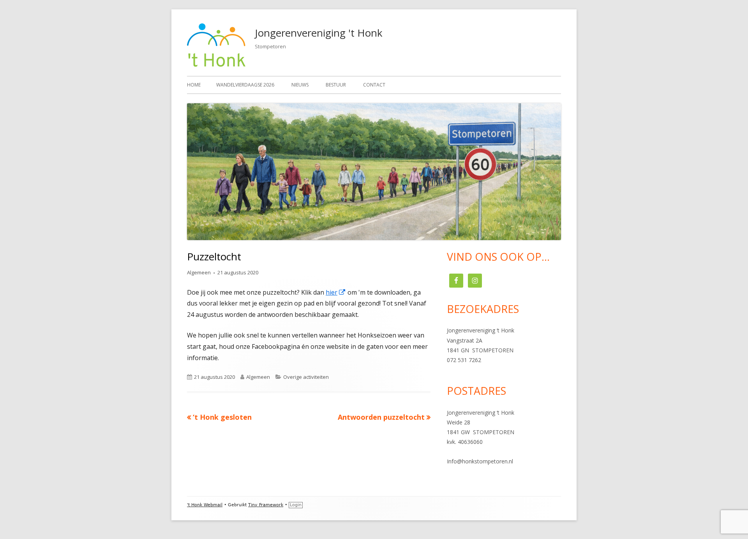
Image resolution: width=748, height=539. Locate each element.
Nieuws (300, 84)
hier (336, 292)
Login (296, 504)
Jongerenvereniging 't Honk (319, 33)
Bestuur (336, 84)
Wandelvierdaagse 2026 (245, 84)
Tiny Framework (265, 504)
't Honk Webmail (204, 504)
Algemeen (199, 272)
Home (194, 84)
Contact (374, 84)
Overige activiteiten (306, 376)
